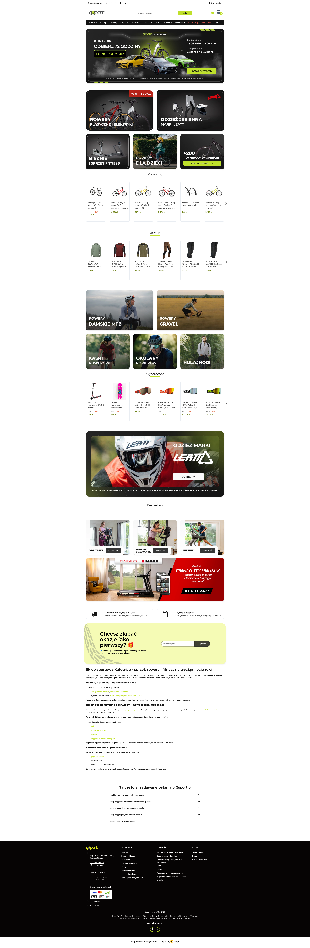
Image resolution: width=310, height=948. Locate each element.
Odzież (147, 22)
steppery (94, 739)
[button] (126, 847)
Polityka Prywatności (129, 863)
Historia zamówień (199, 860)
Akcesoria (135, 22)
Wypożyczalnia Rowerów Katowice (170, 852)
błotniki (129, 696)
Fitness (167, 22)
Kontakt (160, 880)
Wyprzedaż (206, 22)
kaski (112, 696)
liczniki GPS (137, 696)
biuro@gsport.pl (96, 901)
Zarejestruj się (197, 852)
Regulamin (125, 860)
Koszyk (195, 856)
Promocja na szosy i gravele (132, 878)
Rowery (103, 22)
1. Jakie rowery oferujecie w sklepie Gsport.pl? (127, 795)
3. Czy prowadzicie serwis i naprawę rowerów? (127, 808)
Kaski (157, 22)
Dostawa (124, 852)
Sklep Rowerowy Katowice (167, 856)
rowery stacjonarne (98, 730)
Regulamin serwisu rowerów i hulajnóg (171, 877)
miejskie (106, 692)
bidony (117, 696)
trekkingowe (115, 692)
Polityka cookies (127, 867)
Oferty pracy (161, 869)
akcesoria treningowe (107, 739)
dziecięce (124, 692)
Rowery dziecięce (119, 22)
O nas (159, 866)
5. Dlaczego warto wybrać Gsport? (123, 821)
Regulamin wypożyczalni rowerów (170, 873)
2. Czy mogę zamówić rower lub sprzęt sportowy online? (131, 802)
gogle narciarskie (97, 757)
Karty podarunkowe (128, 874)
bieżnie (94, 726)
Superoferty (193, 22)
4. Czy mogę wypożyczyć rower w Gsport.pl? (126, 815)
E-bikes (92, 22)
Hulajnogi (179, 22)
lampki (123, 696)
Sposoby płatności (128, 870)
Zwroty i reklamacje (128, 856)
